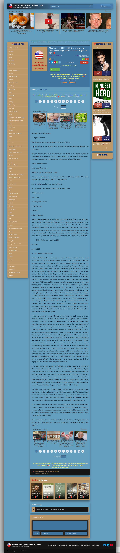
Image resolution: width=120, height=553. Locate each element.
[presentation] (97, 47)
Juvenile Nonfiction (14, 237)
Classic (10, 256)
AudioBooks (95, 545)
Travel (10, 171)
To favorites (70, 62)
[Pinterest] (55, 62)
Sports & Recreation (14, 177)
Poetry (10, 98)
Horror (10, 92)
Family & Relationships (15, 133)
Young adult (12, 269)
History (11, 130)
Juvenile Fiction (13, 111)
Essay (10, 187)
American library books (38, 42)
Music (10, 114)
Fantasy (11, 102)
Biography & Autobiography (16, 117)
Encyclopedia (12, 184)
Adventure (11, 95)
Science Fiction (13, 76)
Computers (12, 162)
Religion (11, 124)
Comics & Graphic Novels (16, 121)
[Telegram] (60, 62)
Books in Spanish (74, 545)
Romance (11, 51)
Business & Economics (15, 152)
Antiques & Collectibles (15, 244)
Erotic (10, 57)
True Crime (12, 127)
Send (36, 533)
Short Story (12, 64)
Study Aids (11, 241)
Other (48, 42)
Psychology (12, 89)
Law (10, 219)
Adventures (12, 266)
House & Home (13, 247)
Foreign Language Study (15, 228)
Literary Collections (14, 70)
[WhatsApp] (57, 62)
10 (71, 101)
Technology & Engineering (16, 174)
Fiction (11, 54)
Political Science (13, 158)
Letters (11, 203)
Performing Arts (13, 250)
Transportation (13, 196)
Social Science (13, 234)
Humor (10, 136)
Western (11, 260)
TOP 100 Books (62, 545)
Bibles (10, 212)
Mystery (11, 275)
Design (11, 225)
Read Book (54, 70)
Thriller (11, 73)
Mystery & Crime (13, 83)
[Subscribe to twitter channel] (104, 546)
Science (11, 79)
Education (11, 60)
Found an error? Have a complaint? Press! (47, 471)
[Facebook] (50, 62)
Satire (10, 231)
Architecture (12, 209)
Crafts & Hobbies (13, 193)
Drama (10, 67)
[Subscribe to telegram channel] (107, 546)
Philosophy (12, 105)
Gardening (11, 215)
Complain (84, 62)
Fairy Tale (11, 108)
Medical (11, 206)
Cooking (11, 155)
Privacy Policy (52, 545)
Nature (10, 168)
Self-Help (11, 86)
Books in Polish (85, 545)
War (10, 263)
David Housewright (83, 55)
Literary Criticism (13, 222)
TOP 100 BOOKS (13, 48)
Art (9, 139)
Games (10, 181)
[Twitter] (52, 62)
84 (79, 101)
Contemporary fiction (14, 272)
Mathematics (12, 149)
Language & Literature (15, 146)
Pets (10, 190)
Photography (12, 200)
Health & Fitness (13, 165)
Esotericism (12, 143)
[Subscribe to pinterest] (111, 546)
